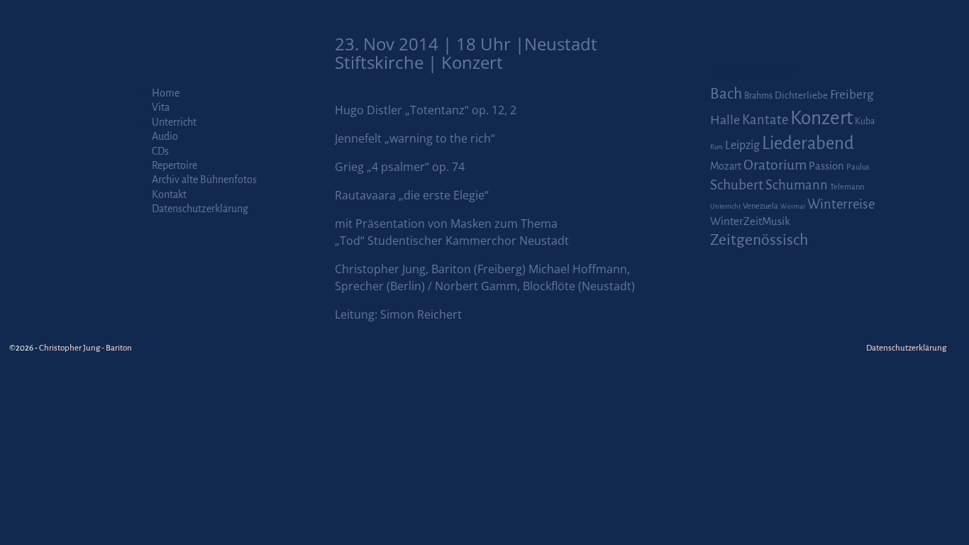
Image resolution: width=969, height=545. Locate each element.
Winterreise (841, 204)
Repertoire (174, 165)
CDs (160, 151)
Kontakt (169, 194)
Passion (826, 166)
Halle (725, 120)
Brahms (758, 96)
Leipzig (742, 145)
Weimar (792, 206)
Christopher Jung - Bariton (85, 348)
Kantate (765, 120)
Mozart (725, 166)
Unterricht (174, 122)
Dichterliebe (801, 95)
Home (165, 93)
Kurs (716, 146)
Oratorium (775, 165)
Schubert (736, 184)
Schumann (796, 185)
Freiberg (851, 94)
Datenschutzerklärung (200, 208)
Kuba (865, 121)
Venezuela (760, 206)
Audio (165, 136)
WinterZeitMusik (750, 221)
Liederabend (808, 143)
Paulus (858, 167)
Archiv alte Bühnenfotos (204, 179)
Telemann (847, 187)
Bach (726, 93)
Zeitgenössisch (759, 239)
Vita (161, 107)
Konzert (821, 118)
